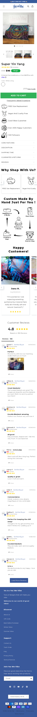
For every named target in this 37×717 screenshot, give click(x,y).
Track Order (8, 647)
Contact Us (7, 643)
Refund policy (20, 711)
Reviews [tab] (5, 339)
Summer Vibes (9, 631)
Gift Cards (7, 619)
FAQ (5, 651)
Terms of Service (9, 659)
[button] (4, 6)
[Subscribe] (31, 678)
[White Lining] (3, 84)
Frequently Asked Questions (18, 101)
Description (6, 148)
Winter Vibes (8, 627)
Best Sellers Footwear (11, 623)
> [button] (19, 580)
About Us (7, 614)
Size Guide (32, 89)
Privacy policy (30, 711)
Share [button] (12, 374)
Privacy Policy (8, 655)
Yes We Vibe (10, 711)
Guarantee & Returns (11, 157)
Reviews (5, 162)
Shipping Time (7, 152)
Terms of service (19, 714)
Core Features (8, 143)
